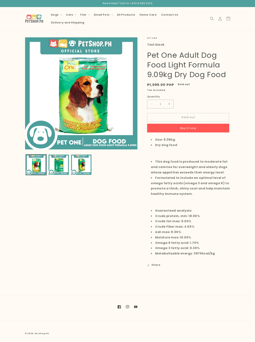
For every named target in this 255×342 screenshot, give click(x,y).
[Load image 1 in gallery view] (36, 164)
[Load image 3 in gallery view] (81, 164)
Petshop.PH (42, 333)
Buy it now (188, 128)
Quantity (153, 96)
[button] (56, 15)
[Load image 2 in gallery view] (58, 164)
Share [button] (156, 265)
